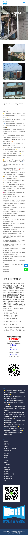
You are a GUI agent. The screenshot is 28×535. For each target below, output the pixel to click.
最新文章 (6, 458)
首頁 (5, 481)
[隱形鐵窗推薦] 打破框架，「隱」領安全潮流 (13, 264)
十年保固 (6, 446)
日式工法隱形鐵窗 (12, 278)
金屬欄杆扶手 (7, 467)
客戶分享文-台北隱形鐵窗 (10, 448)
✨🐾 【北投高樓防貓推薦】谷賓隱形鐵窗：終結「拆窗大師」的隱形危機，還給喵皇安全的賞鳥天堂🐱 (14, 125)
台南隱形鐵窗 (6, 271)
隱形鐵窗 (6, 471)
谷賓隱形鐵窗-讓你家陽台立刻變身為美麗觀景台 (14, 201)
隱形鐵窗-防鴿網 (8, 476)
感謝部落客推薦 (7, 451)
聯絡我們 (6, 462)
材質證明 (6, 460)
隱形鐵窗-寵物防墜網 (9, 474)
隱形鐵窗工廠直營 (8, 478)
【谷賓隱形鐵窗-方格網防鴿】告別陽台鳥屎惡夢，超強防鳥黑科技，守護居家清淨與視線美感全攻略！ (14, 131)
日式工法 (6, 455)
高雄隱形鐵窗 (6, 269)
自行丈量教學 (7, 464)
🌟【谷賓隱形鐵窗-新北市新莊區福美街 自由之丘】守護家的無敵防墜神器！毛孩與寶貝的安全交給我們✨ (14, 115)
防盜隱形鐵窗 (7, 469)
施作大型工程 (7, 453)
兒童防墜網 (6, 444)
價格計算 (6, 441)
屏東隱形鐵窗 (6, 267)
